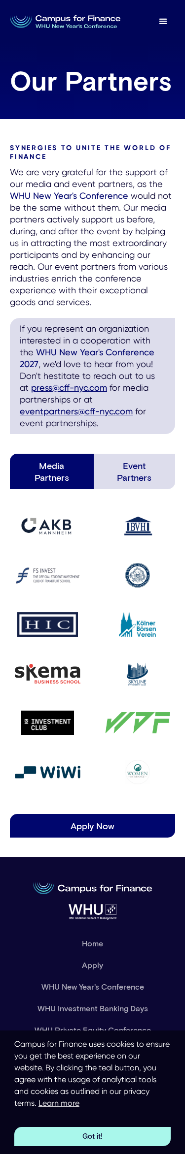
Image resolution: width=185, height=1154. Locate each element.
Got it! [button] (92, 1136)
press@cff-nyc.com (69, 387)
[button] (163, 21)
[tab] (52, 471)
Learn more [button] (58, 1103)
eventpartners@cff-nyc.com (76, 411)
